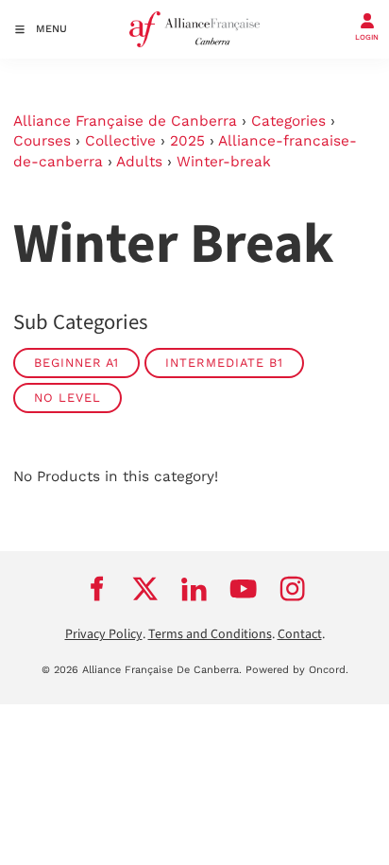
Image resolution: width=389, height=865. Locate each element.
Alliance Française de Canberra (125, 121)
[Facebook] (96, 588)
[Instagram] (292, 588)
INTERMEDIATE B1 (224, 362)
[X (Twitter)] (145, 588)
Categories (288, 121)
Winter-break (224, 161)
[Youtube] (243, 588)
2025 (187, 140)
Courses (42, 140)
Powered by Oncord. (296, 670)
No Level (67, 397)
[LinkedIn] (194, 588)
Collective (120, 140)
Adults (139, 161)
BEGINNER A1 (76, 362)
